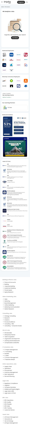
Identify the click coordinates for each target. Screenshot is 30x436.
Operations (7, 368)
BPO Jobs (5, 397)
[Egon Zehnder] (26, 55)
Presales (6, 353)
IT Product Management (11, 357)
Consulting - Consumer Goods (13, 326)
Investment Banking (10, 288)
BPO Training (8, 408)
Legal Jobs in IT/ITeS (10, 393)
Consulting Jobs (7, 313)
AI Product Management (11, 417)
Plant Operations (9, 374)
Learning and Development (12, 340)
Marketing (7, 301)
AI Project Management (11, 423)
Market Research (9, 309)
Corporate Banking (9, 286)
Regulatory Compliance (11, 383)
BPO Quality (7, 402)
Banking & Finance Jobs (9, 279)
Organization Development (12, 338)
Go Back (15, 38)
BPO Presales (8, 404)
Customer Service (9, 410)
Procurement (8, 370)
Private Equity (8, 290)
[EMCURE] (19, 60)
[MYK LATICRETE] (26, 60)
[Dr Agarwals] (11, 55)
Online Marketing (9, 305)
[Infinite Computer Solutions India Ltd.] (11, 65)
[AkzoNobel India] (19, 55)
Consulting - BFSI (9, 324)
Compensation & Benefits (11, 342)
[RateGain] (19, 81)
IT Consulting (8, 351)
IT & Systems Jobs (8, 347)
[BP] (11, 81)
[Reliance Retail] (11, 60)
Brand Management (10, 303)
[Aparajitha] (4, 70)
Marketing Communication (12, 307)
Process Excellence (9, 322)
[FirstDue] (26, 65)
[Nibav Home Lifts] (11, 70)
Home (2, 6)
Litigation (7, 385)
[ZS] (4, 60)
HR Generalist (8, 333)
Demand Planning (9, 376)
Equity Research (8, 292)
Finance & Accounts (10, 282)
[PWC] (4, 81)
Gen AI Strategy (8, 421)
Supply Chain (8, 366)
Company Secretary (10, 387)
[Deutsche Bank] (19, 86)
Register (21, 2)
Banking (6, 284)
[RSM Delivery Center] (4, 65)
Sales (5, 299)
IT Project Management (11, 349)
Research (7, 318)
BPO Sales (7, 406)
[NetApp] (11, 86)
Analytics (7, 320)
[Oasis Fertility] (19, 65)
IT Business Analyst (9, 359)
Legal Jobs (6, 381)
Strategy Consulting (10, 316)
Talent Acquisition (9, 337)
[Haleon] (4, 86)
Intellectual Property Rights (11, 389)
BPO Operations (8, 400)
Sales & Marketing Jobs (9, 296)
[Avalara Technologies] (26, 81)
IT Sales (6, 355)
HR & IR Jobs (6, 330)
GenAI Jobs (6, 414)
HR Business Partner (9, 335)
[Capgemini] (26, 86)
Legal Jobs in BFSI (9, 391)
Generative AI (8, 419)
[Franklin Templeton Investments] (4, 55)
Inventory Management (11, 372)
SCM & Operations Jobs (9, 364)
